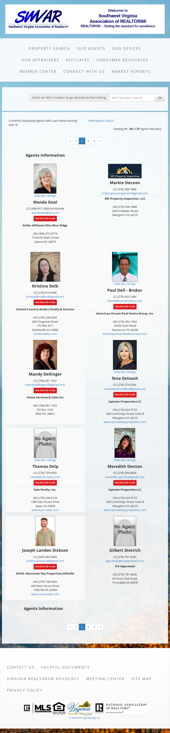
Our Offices (126, 48)
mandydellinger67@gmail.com (45, 385)
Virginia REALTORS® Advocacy (43, 678)
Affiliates (78, 60)
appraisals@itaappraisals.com (124, 561)
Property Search (49, 48)
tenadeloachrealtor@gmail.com (125, 389)
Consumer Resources (122, 60)
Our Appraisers (40, 60)
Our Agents (91, 48)
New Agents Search (101, 121)
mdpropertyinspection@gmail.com (125, 193)
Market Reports (131, 71)
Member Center (38, 71)
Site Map (141, 678)
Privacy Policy (25, 690)
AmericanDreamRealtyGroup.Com (124, 334)
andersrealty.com (45, 334)
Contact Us (21, 667)
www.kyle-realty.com (45, 510)
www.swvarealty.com (45, 594)
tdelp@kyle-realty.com (45, 477)
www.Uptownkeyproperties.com (125, 422)
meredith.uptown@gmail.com (125, 477)
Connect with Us (84, 71)
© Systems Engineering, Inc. (85, 717)
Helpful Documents (65, 667)
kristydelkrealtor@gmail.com (45, 297)
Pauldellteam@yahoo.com (125, 301)
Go (160, 97)
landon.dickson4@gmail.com (45, 561)
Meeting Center (105, 678)
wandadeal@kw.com (45, 213)
